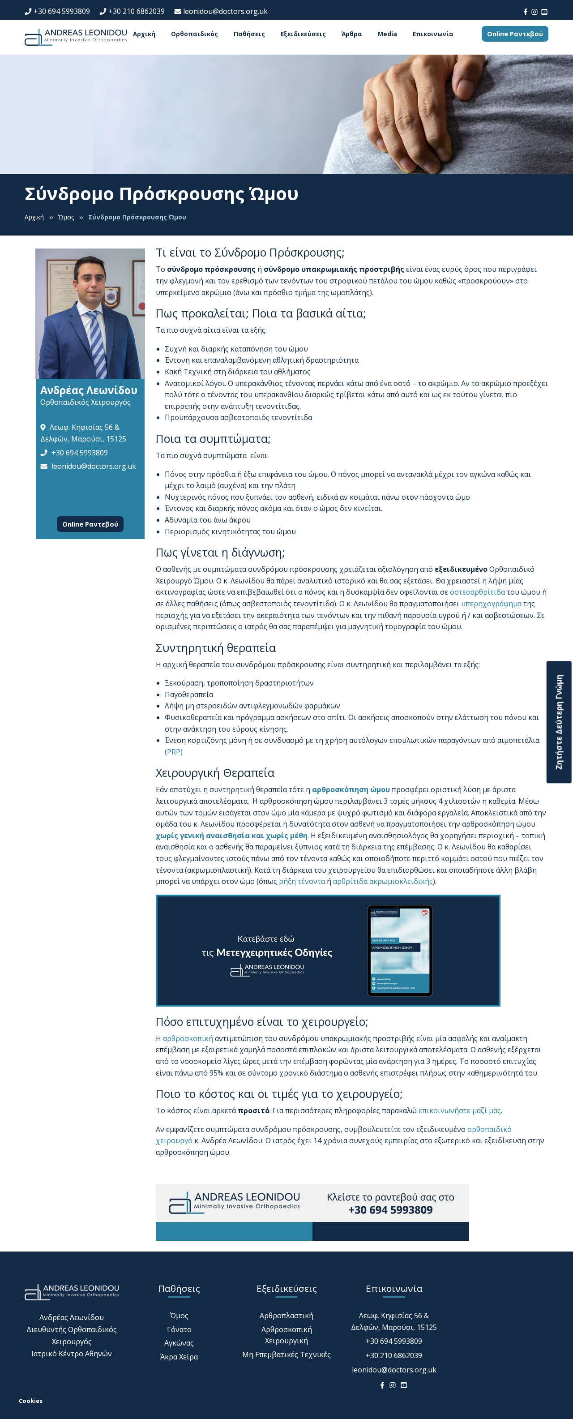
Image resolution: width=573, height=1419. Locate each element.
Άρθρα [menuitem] (352, 34)
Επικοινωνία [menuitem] (433, 34)
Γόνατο (179, 1329)
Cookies (31, 1401)
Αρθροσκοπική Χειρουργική (286, 1335)
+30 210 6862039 (136, 11)
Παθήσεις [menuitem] (249, 34)
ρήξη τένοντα (302, 881)
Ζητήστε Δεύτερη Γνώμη (559, 722)
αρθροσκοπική (188, 1038)
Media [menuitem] (387, 34)
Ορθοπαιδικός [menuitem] (194, 34)
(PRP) (174, 752)
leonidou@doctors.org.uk (225, 11)
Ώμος (179, 1315)
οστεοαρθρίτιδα (477, 592)
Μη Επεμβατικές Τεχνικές (286, 1354)
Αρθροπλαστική (286, 1315)
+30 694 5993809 (62, 11)
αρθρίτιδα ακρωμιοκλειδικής (383, 881)
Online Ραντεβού (515, 34)
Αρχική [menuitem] (144, 34)
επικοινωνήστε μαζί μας (460, 1110)
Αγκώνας (179, 1343)
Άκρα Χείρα (179, 1357)
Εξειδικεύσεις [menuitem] (303, 34)
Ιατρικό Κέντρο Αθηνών (71, 1354)
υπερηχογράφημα (491, 604)
